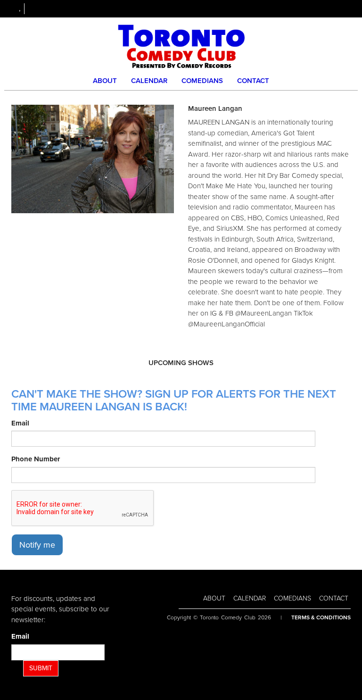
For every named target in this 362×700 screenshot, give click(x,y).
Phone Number (35, 459)
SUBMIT (40, 668)
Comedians (202, 80)
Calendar (149, 80)
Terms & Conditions (321, 617)
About (105, 80)
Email (20, 423)
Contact (253, 80)
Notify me (37, 545)
